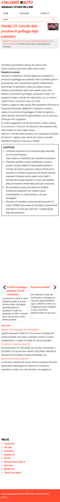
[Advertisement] (30, 56)
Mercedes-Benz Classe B (14, 461)
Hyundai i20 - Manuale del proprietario (26, 41)
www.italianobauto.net (11, 493)
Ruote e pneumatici (10, 44)
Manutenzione (46, 41)
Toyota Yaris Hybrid (12, 472)
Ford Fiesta (9, 450)
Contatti (44, 13)
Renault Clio (9, 468)
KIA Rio (7, 458)
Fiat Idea (8, 447)
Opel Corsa (8, 465)
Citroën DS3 (9, 443)
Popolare (24, 13)
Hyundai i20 (7, 41)
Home (5, 13)
